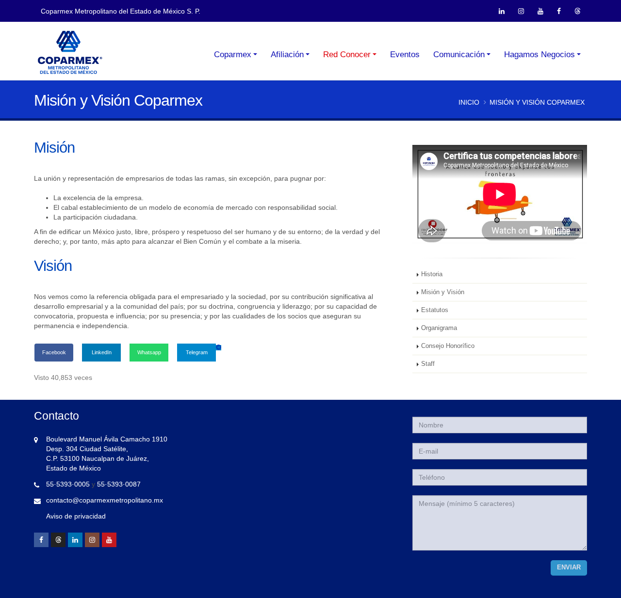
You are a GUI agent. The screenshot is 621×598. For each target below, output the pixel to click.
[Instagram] (92, 540)
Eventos (405, 54)
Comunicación (459, 54)
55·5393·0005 (68, 484)
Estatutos (434, 310)
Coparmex (232, 54)
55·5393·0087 (119, 484)
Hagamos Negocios (539, 54)
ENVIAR (569, 567)
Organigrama (439, 328)
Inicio (468, 102)
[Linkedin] (75, 540)
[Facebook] (41, 540)
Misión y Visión (442, 292)
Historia (431, 274)
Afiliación (287, 54)
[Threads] (58, 540)
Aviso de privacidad (76, 516)
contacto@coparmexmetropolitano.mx (104, 500)
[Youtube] (109, 540)
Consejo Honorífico (447, 346)
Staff (428, 364)
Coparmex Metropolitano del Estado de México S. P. (120, 11)
